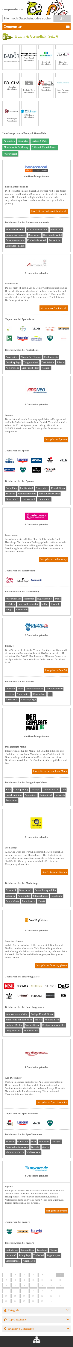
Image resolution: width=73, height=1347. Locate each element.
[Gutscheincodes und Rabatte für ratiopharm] (63, 329)
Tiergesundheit (31, 362)
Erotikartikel (26, 488)
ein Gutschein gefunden (36, 176)
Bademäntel (34, 235)
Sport (20, 688)
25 (42, 1291)
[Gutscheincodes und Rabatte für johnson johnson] (63, 339)
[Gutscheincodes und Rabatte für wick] (50, 339)
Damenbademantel (15, 246)
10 (33, 1280)
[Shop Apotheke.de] (36, 267)
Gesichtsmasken (51, 789)
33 (51, 1296)
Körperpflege (12, 368)
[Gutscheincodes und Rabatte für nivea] (36, 460)
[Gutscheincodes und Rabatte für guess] (36, 986)
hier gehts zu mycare (56, 1210)
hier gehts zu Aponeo (56, 439)
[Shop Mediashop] (36, 831)
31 (33, 1296)
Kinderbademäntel (36, 240)
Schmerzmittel (13, 1261)
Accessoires (11, 800)
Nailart (44, 604)
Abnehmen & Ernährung (16, 147)
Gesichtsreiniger (14, 795)
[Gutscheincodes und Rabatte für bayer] (23, 329)
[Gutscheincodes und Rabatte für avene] (50, 329)
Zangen (9, 609)
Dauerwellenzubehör (28, 604)
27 (60, 1291)
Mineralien (22, 1141)
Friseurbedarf (10, 154)
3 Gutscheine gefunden (36, 404)
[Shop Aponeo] (36, 399)
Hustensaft (11, 1255)
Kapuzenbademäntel (37, 229)
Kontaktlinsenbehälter (17, 1014)
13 (60, 1280)
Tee (50, 694)
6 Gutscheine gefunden (36, 930)
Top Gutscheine (17, 1319)
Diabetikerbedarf (30, 368)
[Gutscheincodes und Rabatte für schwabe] (9, 339)
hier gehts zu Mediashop (54, 872)
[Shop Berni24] (36, 630)
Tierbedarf (38, 1255)
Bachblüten (11, 488)
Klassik (41, 901)
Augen (45, 1147)
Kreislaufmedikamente (17, 1147)
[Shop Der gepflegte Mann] (36, 731)
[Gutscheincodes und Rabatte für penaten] (9, 460)
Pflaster (61, 362)
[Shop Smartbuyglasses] (36, 925)
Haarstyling (57, 896)
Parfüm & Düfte (40, 141)
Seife (8, 789)
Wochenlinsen (32, 1025)
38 (33, 1301)
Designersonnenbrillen (53, 1025)
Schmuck (10, 896)
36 (15, 1301)
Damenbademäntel (15, 240)
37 (24, 1301)
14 (6, 1285)
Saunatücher (55, 240)
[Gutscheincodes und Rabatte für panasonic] (36, 580)
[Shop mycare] (36, 1170)
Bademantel (56, 229)
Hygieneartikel (44, 598)
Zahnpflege (25, 1255)
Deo (64, 789)
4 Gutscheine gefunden (36, 1067)
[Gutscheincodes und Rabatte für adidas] (9, 996)
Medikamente (51, 357)
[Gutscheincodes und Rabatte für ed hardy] (23, 996)
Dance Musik (12, 901)
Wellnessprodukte (27, 493)
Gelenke (35, 1147)
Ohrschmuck (25, 890)
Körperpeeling (20, 789)
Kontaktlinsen (58, 488)
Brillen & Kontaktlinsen (44, 147)
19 (51, 1285)
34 (60, 1296)
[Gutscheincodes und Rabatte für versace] (36, 996)
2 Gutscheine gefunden (36, 273)
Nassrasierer (31, 795)
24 (33, 1291)
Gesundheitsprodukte (45, 890)
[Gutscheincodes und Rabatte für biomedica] (36, 339)
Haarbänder (22, 609)
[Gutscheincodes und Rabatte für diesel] (9, 986)
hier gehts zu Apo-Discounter (52, 1102)
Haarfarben (28, 598)
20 (60, 1285)
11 (42, 1280)
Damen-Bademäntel (16, 235)
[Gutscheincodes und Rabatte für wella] (9, 580)
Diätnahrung (12, 1250)
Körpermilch (24, 896)
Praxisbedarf (12, 699)
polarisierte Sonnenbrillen (19, 1019)
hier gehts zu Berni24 (56, 670)
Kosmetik (23, 141)
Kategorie (13, 1310)
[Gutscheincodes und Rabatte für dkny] (63, 996)
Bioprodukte (44, 499)
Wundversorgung (34, 688)
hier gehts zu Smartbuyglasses (51, 965)
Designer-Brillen (14, 1025)
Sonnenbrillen (31, 1030)
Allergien (56, 1141)
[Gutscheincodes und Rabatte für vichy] (36, 329)
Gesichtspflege (13, 362)
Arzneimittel (12, 357)
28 (6, 1296)
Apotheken (9, 141)
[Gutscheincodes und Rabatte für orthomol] (9, 329)
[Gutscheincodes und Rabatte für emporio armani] (50, 996)
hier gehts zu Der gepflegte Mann (50, 771)
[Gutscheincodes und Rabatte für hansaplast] (9, 470)
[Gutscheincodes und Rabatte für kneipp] (36, 470)
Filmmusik (11, 890)
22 (15, 1291)
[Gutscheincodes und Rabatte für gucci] (50, 986)
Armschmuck (28, 901)
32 (42, 1296)
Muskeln (10, 1141)
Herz (33, 1141)
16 (24, 1285)
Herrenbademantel (52, 235)
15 (15, 1285)
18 (42, 1285)
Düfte (58, 598)
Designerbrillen (13, 1030)
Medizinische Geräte (49, 493)
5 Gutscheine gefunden (36, 524)
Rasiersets (60, 795)
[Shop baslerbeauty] (36, 519)
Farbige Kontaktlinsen (42, 1014)
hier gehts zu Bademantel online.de (49, 211)
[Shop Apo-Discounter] (36, 1062)
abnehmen (44, 1141)
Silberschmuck (40, 896)
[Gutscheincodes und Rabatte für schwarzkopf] (23, 580)
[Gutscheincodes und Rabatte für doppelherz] (50, 460)
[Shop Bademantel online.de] (36, 171)
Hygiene (10, 694)
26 (51, 1291)
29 (15, 1296)
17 (33, 1285)
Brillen (38, 1019)
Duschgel (35, 789)
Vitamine (46, 368)
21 (6, 1291)
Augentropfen (53, 1255)
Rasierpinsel (45, 795)
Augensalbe (29, 1261)
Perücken (10, 604)
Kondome (42, 1250)
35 (6, 1301)
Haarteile (55, 604)
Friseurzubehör (13, 598)
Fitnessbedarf (28, 499)
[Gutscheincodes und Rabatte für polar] (50, 470)
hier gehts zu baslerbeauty (53, 559)
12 (51, 1280)
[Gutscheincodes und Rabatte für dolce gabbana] (63, 986)
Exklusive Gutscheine (21, 1328)
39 (42, 1301)
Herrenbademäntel (15, 229)
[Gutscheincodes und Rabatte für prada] (23, 986)
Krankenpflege (28, 699)
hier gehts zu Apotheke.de (54, 308)
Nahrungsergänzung (31, 357)
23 (24, 1291)
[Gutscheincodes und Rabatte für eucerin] (23, 339)
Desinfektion (47, 362)
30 (24, 1296)
